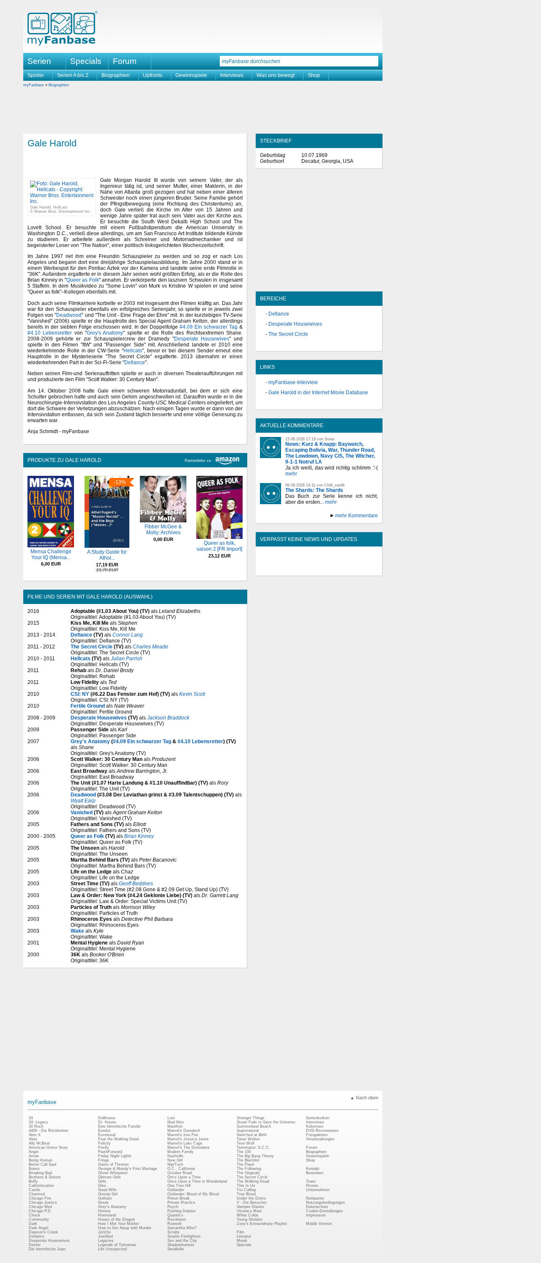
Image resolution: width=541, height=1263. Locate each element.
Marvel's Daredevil (183, 1130)
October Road (179, 1173)
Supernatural (248, 1130)
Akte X (35, 1135)
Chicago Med (40, 1207)
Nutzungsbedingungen (325, 1202)
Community (39, 1219)
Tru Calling (246, 1190)
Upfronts (152, 75)
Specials (85, 61)
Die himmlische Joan (47, 1249)
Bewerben (314, 1173)
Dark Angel (38, 1228)
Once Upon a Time (184, 1177)
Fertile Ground (88, 706)
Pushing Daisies (181, 1211)
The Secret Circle (91, 647)
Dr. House (107, 1122)
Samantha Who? (182, 1228)
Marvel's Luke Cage (184, 1143)
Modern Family (180, 1152)
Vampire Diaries (250, 1207)
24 (31, 1118)
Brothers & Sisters (45, 1177)
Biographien (115, 75)
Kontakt (313, 1169)
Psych (172, 1207)
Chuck (34, 1215)
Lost (171, 1118)
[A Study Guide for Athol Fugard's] (107, 546)
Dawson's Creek (43, 1232)
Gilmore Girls (109, 1177)
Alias (33, 1139)
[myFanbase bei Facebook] (299, 568)
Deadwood (69, 315)
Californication (41, 1185)
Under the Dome (251, 1198)
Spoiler (35, 75)
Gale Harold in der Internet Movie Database (318, 392)
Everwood (106, 1135)
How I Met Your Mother (118, 1224)
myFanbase (33, 85)
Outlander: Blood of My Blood (193, 1194)
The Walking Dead (253, 1181)
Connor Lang (127, 635)
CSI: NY (80, 694)
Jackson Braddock (168, 718)
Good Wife (107, 1190)
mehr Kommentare (356, 516)
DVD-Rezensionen (322, 1130)
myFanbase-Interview (293, 382)
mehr (291, 474)
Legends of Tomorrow (117, 1245)
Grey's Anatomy (105, 333)
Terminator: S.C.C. (253, 1147)
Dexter (35, 1245)
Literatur (244, 1236)
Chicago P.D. (40, 1211)
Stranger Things (251, 1118)
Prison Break (178, 1198)
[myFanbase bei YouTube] (358, 568)
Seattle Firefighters (184, 1236)
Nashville (175, 1156)
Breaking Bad (40, 1173)
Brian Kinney (139, 836)
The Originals (248, 1173)
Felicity (104, 1143)
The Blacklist (248, 1160)
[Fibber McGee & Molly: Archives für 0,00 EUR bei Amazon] (163, 521)
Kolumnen (314, 1126)
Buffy (33, 1181)
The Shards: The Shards (314, 490)
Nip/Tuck (175, 1164)
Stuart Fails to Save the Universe (266, 1122)
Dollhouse (106, 1118)
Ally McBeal (39, 1143)
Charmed (37, 1194)
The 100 (244, 1152)
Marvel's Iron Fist (182, 1135)
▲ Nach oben (364, 1097)
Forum (125, 61)
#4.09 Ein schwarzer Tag (209, 327)
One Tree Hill (179, 1185)
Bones (34, 1169)
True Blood (246, 1194)
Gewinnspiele (191, 75)
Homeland (107, 1215)
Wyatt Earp (83, 801)
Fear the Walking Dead (118, 1139)
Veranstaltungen (320, 1139)
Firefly (103, 1147)
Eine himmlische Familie (119, 1126)
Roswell (174, 1224)
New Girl (175, 1160)
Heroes (104, 1211)
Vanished (82, 812)
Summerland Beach (254, 1126)
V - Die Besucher (252, 1202)
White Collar (247, 1215)
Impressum (316, 1215)
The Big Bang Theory (255, 1156)
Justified (105, 1236)
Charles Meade (150, 647)
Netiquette (315, 1198)
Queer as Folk (82, 280)
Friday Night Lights (114, 1156)
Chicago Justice (43, 1202)
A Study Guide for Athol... (107, 555)
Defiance (134, 362)
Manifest (175, 1126)
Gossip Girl (107, 1194)
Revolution (176, 1219)
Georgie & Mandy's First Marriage (127, 1169)
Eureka (104, 1130)
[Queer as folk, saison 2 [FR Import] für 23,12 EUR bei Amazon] (219, 537)
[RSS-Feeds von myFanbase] (280, 568)
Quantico (175, 1215)
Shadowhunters (180, 1245)
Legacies (106, 1240)
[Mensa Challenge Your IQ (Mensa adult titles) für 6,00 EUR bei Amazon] (50, 546)
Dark (33, 1224)
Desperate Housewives (202, 339)
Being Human (40, 1160)
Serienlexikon (317, 1118)
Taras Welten (248, 1139)
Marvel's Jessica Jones (188, 1139)
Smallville (175, 1249)
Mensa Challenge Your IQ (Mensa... (50, 554)
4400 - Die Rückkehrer (48, 1130)
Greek (103, 1202)
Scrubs (173, 1232)
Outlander (175, 1190)
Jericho (104, 1232)
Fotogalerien (317, 1135)
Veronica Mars (249, 1211)
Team (311, 1181)
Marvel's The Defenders (188, 1147)
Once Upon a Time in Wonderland (197, 1181)
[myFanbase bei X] (319, 568)
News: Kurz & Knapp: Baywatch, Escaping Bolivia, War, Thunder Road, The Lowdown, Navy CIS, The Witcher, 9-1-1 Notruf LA (330, 453)
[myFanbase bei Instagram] (338, 568)
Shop (314, 75)
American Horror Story (48, 1147)
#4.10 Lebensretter (49, 333)
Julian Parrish (126, 659)
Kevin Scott (192, 694)
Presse (312, 1185)
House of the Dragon (116, 1219)
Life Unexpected (112, 1249)
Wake (77, 931)
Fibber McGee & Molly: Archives (163, 529)
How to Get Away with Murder (124, 1228)
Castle (34, 1190)
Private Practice (181, 1202)
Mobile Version (319, 1224)
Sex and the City (182, 1240)
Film (240, 1232)
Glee (102, 1185)
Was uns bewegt (276, 75)
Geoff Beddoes (136, 884)
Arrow (34, 1156)
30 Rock (36, 1126)
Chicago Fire (40, 1198)
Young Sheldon (249, 1219)
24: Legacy (38, 1122)
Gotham (105, 1198)
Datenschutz (317, 1207)
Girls (102, 1181)
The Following (249, 1169)
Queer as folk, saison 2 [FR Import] (219, 546)
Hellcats (132, 351)
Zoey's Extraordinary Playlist (262, 1224)
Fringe (103, 1160)
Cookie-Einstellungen (324, 1211)
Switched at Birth (252, 1135)
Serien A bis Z (72, 75)
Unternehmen (318, 1190)
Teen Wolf (245, 1143)
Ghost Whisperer (113, 1173)
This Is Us (246, 1185)
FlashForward (110, 1152)
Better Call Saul (42, 1164)
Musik (242, 1240)
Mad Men (175, 1122)
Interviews (231, 75)
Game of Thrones (113, 1164)
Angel (33, 1152)
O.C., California (181, 1169)
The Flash (245, 1164)
